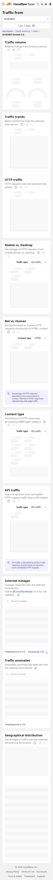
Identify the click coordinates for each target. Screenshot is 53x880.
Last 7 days (29, 26)
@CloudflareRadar (23, 591)
